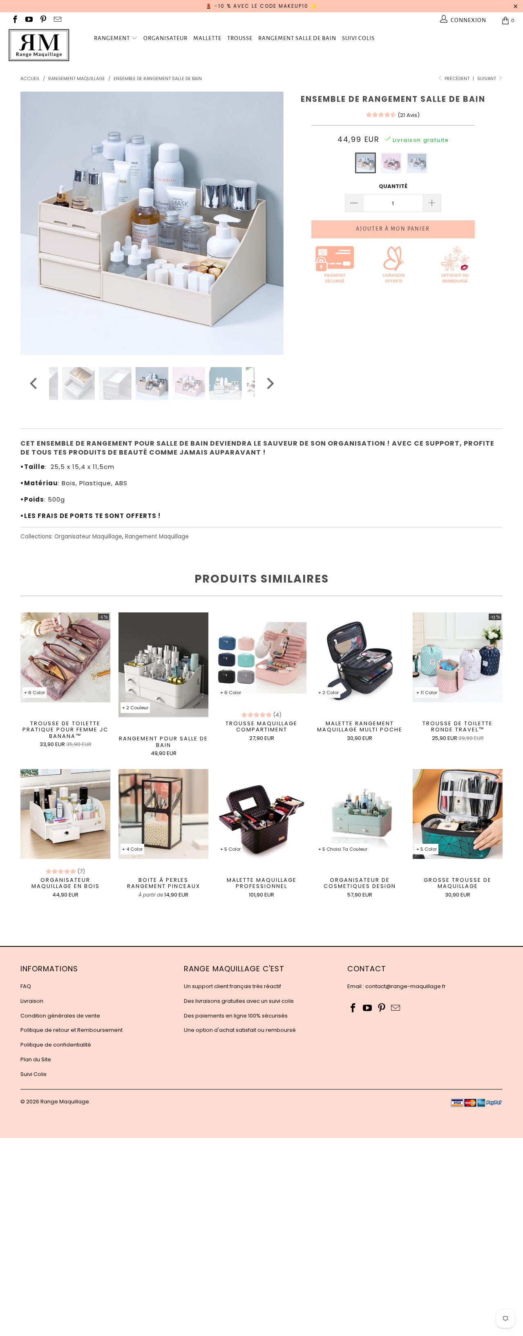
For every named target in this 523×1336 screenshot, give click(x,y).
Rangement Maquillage (157, 536)
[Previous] (34, 223)
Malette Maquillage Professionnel (261, 814)
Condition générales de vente (60, 1016)
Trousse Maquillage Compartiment (261, 657)
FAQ (25, 986)
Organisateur (165, 38)
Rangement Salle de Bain (297, 38)
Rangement (112, 38)
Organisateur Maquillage (88, 536)
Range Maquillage (64, 1101)
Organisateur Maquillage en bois (65, 814)
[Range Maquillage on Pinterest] (42, 20)
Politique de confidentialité (55, 1045)
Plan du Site (35, 1059)
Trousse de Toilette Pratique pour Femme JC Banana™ (65, 657)
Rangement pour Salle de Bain (163, 664)
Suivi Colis (358, 38)
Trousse (240, 38)
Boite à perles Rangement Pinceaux (163, 814)
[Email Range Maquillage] (57, 20)
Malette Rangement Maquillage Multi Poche (360, 657)
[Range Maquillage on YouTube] (29, 20)
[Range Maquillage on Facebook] (14, 20)
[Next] (269, 223)
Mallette (207, 38)
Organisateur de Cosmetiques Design (360, 814)
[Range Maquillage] (46, 45)
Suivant (487, 78)
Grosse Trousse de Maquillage (458, 814)
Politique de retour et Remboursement (71, 1030)
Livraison (31, 1001)
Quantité (393, 186)
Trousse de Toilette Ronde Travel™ (458, 657)
